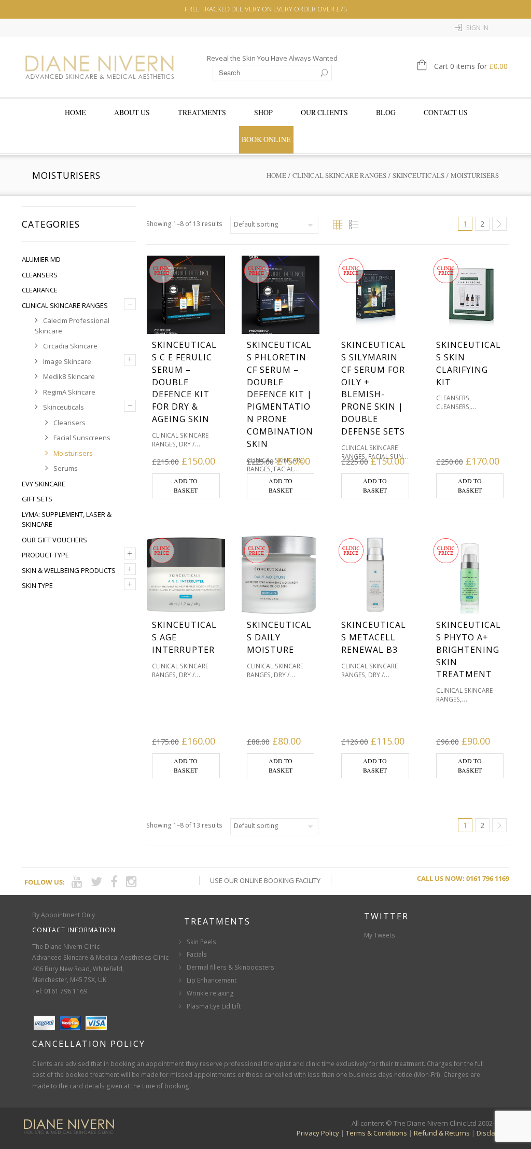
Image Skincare (67, 361)
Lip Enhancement (211, 980)
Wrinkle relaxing (210, 993)
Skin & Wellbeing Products (69, 570)
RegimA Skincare (69, 392)
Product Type (45, 554)
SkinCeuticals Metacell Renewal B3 (373, 637)
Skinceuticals (418, 175)
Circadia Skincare (70, 346)
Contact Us (446, 112)
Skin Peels (201, 941)
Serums (65, 468)
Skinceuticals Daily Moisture (279, 637)
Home (75, 112)
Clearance (40, 290)
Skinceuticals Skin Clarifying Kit (468, 363)
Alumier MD (41, 259)
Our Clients (324, 112)
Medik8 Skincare (69, 376)
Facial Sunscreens (81, 437)
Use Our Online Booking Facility (265, 880)
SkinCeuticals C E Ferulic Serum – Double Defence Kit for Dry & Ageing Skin (184, 382)
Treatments (202, 112)
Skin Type (37, 585)
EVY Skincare (43, 483)
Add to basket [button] (186, 485)
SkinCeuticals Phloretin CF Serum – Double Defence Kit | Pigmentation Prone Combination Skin (280, 394)
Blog (386, 112)
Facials (197, 954)
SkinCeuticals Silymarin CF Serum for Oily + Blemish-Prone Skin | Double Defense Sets (373, 388)
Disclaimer (493, 1133)
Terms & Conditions (376, 1133)
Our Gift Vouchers (54, 539)
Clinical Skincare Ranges (339, 175)
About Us (132, 112)
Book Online (266, 139)
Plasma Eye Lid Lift (214, 1006)
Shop (263, 112)
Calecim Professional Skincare (72, 325)
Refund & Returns (442, 1133)
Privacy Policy (318, 1133)
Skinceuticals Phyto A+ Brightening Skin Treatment (468, 649)
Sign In (477, 27)
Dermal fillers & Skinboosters (230, 967)
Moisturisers (73, 453)
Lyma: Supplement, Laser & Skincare (66, 519)
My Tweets (379, 935)
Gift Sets (37, 498)
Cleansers (40, 274)
